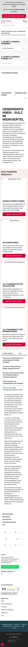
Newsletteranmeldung (7, 624)
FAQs (3, 524)
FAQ (20, 353)
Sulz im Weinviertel (5, 33)
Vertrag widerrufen (7, 519)
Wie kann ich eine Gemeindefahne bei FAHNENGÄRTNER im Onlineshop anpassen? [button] (13, 375)
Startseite (3, 31)
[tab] (8, 353)
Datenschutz (17, 626)
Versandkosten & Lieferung (9, 522)
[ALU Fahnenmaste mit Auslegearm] (14, 271)
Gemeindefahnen (21, 31)
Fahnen (15, 31)
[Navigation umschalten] (25, 22)
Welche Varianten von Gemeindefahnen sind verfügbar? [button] (13, 382)
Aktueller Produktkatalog (7, 609)
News (2, 601)
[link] (7, 547)
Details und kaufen (14, 214)
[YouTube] (14, 637)
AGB (23, 626)
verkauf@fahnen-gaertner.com (8, 560)
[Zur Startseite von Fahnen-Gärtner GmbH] (8, 21)
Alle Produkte (9, 31)
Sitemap (14, 628)
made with (12, 640)
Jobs (2, 615)
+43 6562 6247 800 (6, 562)
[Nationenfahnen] (14, 230)
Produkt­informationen (6, 603)
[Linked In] (15, 637)
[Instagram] (11, 637)
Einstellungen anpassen (14, 16)
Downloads (4, 606)
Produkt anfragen (8, 353)
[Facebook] (10, 637)
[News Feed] (17, 637)
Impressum (17, 624)
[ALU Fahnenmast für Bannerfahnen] (14, 317)
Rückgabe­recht (6, 516)
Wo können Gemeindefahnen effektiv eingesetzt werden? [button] (12, 367)
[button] (25, 98)
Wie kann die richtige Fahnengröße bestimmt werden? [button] (13, 389)
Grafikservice (4, 612)
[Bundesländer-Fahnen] (14, 188)
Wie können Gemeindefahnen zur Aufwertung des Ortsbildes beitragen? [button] (13, 360)
